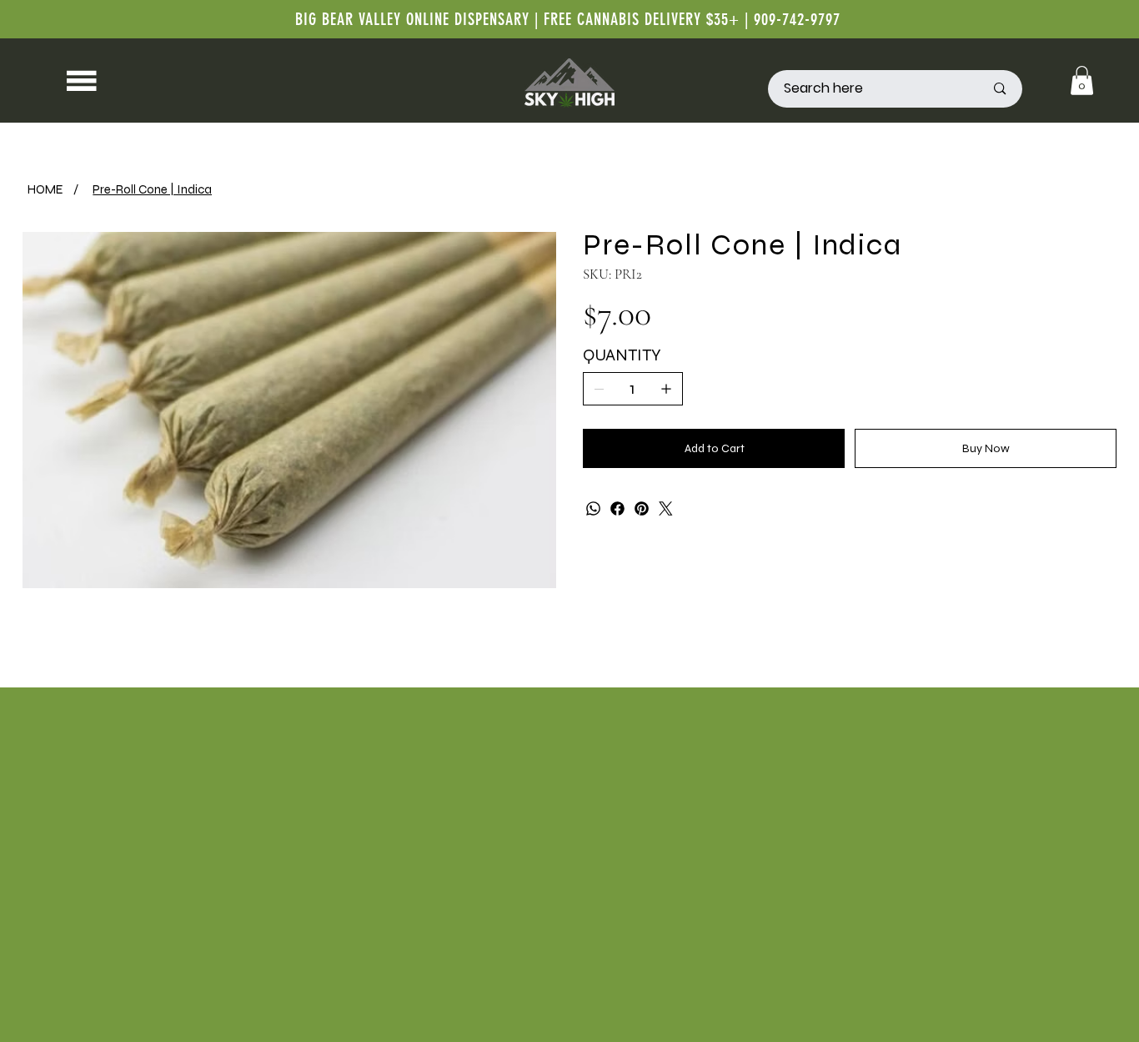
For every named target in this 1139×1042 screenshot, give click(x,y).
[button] (1082, 80)
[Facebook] (617, 508)
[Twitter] (665, 508)
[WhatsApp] (593, 508)
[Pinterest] (641, 508)
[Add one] (666, 388)
